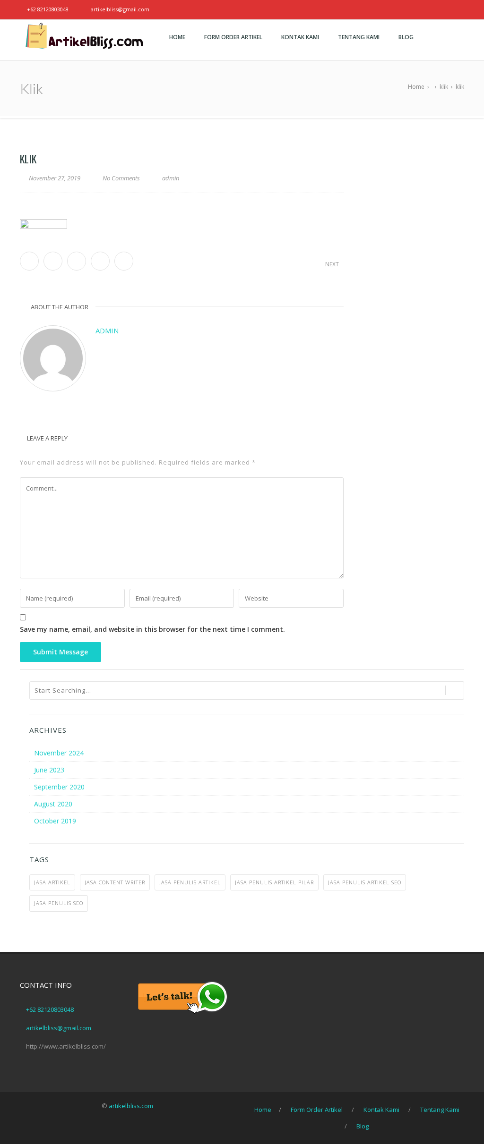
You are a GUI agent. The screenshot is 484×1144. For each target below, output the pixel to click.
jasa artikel (52, 882)
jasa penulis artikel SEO (364, 882)
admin (107, 330)
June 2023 (49, 769)
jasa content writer (115, 882)
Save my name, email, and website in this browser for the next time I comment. (152, 629)
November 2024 (59, 752)
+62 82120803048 (48, 9)
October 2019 (55, 820)
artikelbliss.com (131, 1106)
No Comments (121, 178)
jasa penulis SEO (58, 903)
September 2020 (59, 786)
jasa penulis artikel (190, 882)
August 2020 (53, 803)
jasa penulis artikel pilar (274, 882)
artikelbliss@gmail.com (120, 9)
